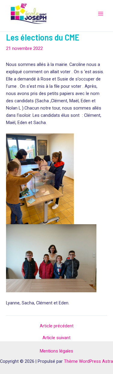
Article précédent (57, 326)
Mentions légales (56, 351)
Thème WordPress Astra (88, 361)
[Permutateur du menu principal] (100, 13)
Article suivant (56, 338)
